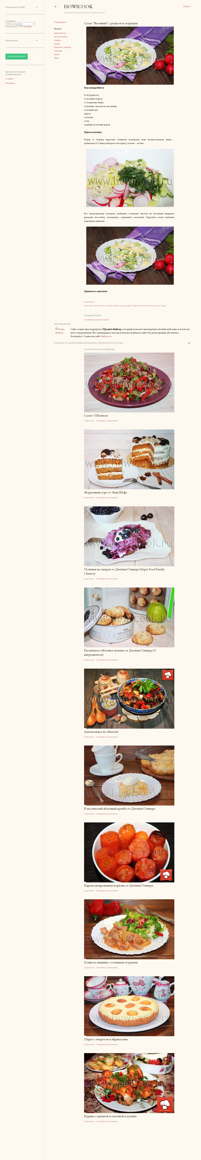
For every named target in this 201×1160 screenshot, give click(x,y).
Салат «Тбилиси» (96, 415)
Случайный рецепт (16, 56)
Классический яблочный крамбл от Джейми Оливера (119, 808)
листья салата (60, 36)
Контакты (10, 83)
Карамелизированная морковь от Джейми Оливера (118, 885)
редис (57, 44)
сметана (58, 51)
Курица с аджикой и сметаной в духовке (110, 1116)
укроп (57, 54)
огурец (57, 40)
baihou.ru (106, 336)
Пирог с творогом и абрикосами (106, 1039)
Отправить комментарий (96, 320)
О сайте (9, 79)
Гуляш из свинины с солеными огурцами (111, 962)
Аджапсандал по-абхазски (101, 731)
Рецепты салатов (62, 47)
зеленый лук (60, 33)
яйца (56, 58)
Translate (27, 26)
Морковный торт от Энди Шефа (105, 492)
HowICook (78, 6)
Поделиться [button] (60, 22)
